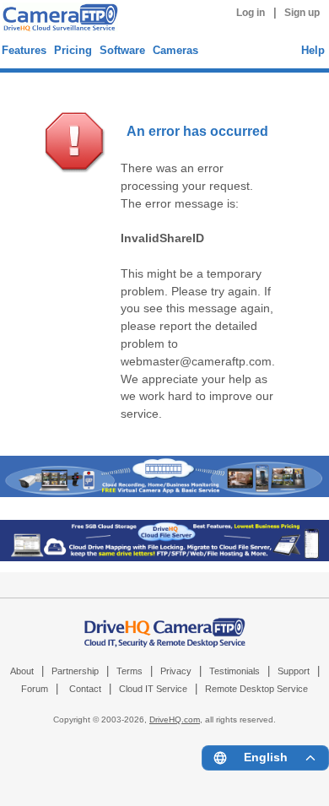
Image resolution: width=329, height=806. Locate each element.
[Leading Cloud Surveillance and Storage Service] (164, 493)
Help (313, 50)
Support (294, 671)
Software (122, 50)
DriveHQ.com (174, 719)
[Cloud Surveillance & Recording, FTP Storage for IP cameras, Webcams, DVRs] (58, 20)
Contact (85, 689)
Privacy (175, 671)
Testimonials (234, 671)
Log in (250, 13)
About (22, 671)
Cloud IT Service (153, 689)
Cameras (175, 50)
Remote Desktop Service (256, 689)
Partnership (75, 671)
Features (24, 50)
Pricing (73, 50)
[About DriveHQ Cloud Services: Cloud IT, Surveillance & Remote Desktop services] (165, 624)
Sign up (302, 13)
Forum (34, 689)
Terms (129, 671)
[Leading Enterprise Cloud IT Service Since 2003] (164, 557)
